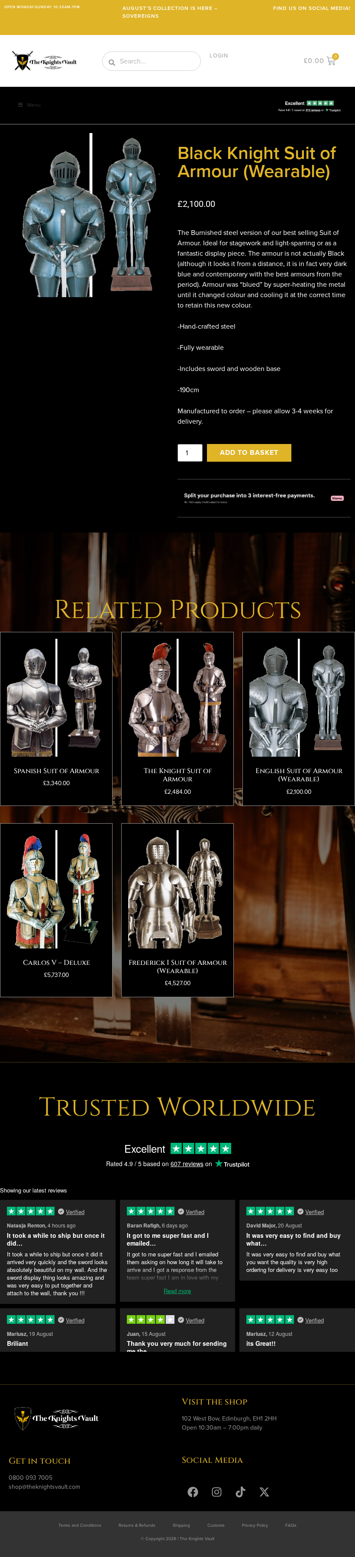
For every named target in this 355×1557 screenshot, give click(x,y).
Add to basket (249, 452)
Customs (216, 1525)
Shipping (181, 1525)
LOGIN (219, 55)
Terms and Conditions (79, 1525)
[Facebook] (192, 1492)
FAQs (291, 1525)
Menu (34, 105)
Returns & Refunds (137, 1525)
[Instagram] (216, 1492)
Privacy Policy (255, 1525)
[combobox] (151, 61)
